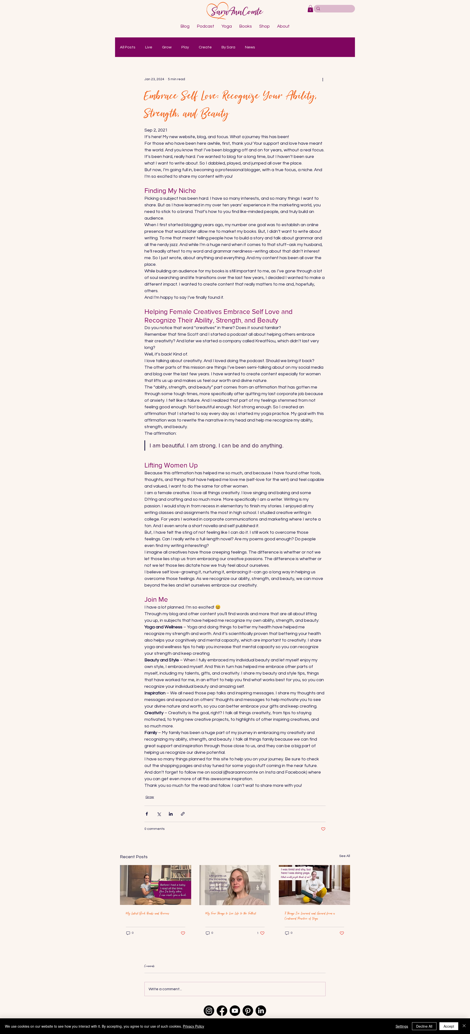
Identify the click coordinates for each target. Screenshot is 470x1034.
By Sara (228, 47)
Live (148, 47)
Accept (449, 1026)
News (250, 47)
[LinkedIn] (261, 1010)
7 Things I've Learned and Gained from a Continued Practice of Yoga (310, 916)
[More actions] (323, 79)
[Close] (464, 1026)
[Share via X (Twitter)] (158, 814)
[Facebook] (222, 1010)
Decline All (424, 1026)
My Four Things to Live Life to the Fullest (230, 913)
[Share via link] (182, 814)
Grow (167, 47)
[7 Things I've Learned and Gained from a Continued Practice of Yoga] (314, 885)
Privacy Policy (193, 1026)
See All (344, 856)
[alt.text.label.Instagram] (209, 1010)
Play (185, 47)
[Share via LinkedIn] (170, 814)
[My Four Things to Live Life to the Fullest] (235, 885)
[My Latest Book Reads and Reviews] (155, 885)
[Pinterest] (248, 1010)
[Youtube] (235, 1010)
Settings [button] (402, 1026)
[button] (310, 8)
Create (205, 47)
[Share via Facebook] (146, 814)
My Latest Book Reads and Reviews (147, 913)
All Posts (127, 47)
